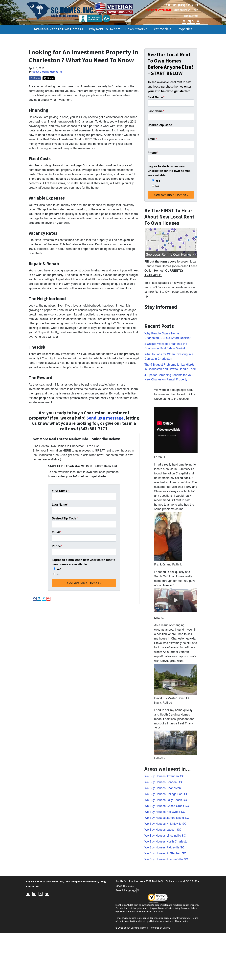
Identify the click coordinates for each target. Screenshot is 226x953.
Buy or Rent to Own (158, 10)
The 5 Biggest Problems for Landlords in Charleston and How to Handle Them (170, 366)
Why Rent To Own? (103, 29)
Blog (103, 881)
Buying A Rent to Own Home (42, 881)
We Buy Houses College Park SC (166, 794)
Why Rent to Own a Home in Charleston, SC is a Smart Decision (167, 335)
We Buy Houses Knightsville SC (165, 823)
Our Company (182, 10)
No (58, 574)
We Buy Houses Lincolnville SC (165, 835)
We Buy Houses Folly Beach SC (165, 799)
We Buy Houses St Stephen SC (165, 853)
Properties (184, 29)
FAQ (196, 10)
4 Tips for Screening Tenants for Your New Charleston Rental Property (168, 377)
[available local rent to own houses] (170, 243)
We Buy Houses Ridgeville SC (164, 847)
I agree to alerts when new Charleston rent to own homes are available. (83, 562)
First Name (60, 490)
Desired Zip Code (65, 518)
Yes (59, 569)
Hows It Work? (136, 29)
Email (56, 532)
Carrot (166, 928)
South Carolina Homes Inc (47, 71)
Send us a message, (105, 418)
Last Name (60, 504)
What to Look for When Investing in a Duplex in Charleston (168, 356)
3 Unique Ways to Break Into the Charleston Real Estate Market (165, 345)
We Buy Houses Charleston (162, 788)
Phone (57, 546)
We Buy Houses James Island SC (166, 817)
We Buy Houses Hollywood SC (164, 811)
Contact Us (191, 16)
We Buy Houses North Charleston (166, 841)
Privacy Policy (91, 881)
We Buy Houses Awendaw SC (164, 776)
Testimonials (161, 29)
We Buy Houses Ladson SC (162, 829)
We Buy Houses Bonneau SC (163, 782)
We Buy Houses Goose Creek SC (166, 805)
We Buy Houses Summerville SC (166, 859)
